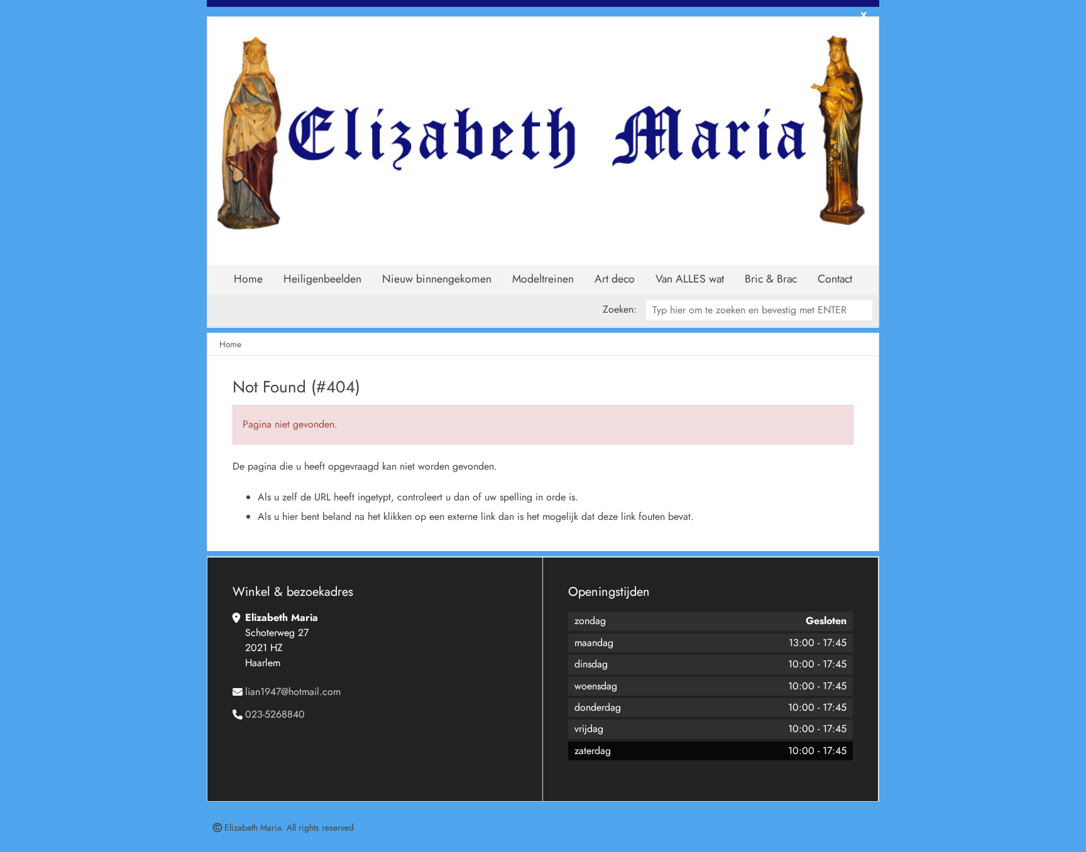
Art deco (615, 279)
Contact (835, 279)
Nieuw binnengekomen (436, 279)
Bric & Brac (771, 279)
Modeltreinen (543, 279)
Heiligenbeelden (322, 279)
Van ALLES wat (689, 279)
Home (248, 279)
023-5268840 (275, 714)
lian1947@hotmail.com (293, 691)
